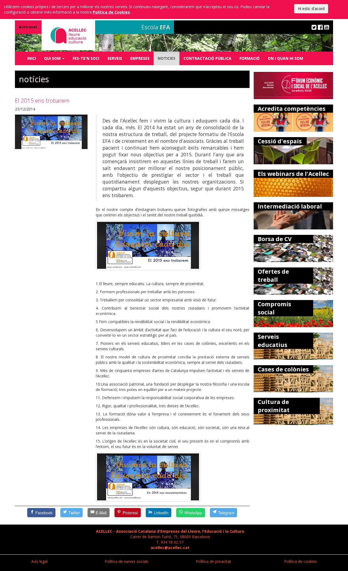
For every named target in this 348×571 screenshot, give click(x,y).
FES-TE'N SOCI (86, 58)
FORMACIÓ (250, 58)
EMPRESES (140, 58)
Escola (155, 27)
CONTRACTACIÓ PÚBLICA (207, 58)
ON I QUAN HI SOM (285, 58)
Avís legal (39, 561)
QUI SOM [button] (53, 58)
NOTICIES (166, 58)
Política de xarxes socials (126, 561)
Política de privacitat (213, 561)
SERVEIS (114, 58)
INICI (31, 58)
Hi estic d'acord (311, 8)
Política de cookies (300, 561)
